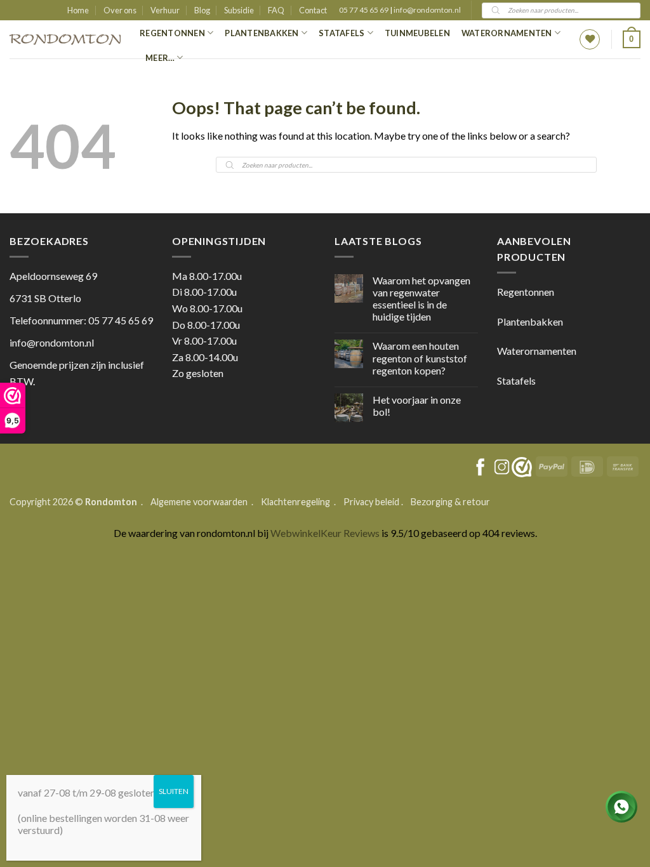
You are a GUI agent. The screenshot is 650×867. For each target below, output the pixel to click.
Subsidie (239, 10)
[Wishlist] (590, 39)
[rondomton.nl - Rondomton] (65, 40)
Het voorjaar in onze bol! (417, 406)
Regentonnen (172, 33)
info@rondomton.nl (427, 10)
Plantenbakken (261, 33)
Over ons (119, 10)
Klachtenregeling (295, 501)
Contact (313, 10)
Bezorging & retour (450, 501)
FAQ (276, 10)
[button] (631, 39)
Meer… (160, 58)
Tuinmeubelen (417, 33)
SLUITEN (174, 791)
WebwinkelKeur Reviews (325, 533)
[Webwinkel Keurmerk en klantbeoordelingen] (522, 467)
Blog (202, 10)
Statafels (341, 33)
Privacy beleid (371, 501)
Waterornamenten (506, 33)
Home (78, 10)
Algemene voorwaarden (199, 501)
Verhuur (165, 10)
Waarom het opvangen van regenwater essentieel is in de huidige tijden (421, 298)
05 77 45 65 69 (364, 10)
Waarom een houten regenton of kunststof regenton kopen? (420, 358)
